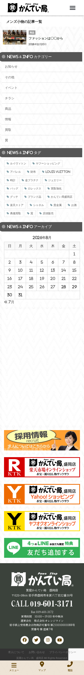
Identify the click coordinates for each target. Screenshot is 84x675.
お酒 (74, 205)
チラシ (9, 98)
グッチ (14, 196)
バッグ (14, 188)
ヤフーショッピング (48, 163)
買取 (8, 129)
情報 (8, 119)
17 (20, 278)
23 (9, 287)
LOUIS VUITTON (57, 171)
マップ (42, 670)
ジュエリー (55, 180)
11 (31, 270)
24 (20, 287)
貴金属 (58, 205)
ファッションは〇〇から (46, 38)
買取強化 (56, 188)
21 (64, 278)
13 (53, 270)
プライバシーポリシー (62, 652)
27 (53, 287)
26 (42, 287)
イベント (11, 87)
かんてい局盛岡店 (61, 196)
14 (63, 270)
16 (9, 278)
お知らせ (11, 66)
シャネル (38, 205)
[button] (72, 7)
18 (31, 278)
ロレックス (34, 188)
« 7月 (9, 302)
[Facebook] (25, 640)
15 (74, 270)
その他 (9, 77)
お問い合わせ (37, 652)
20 (52, 278)
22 (74, 278)
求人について (16, 652)
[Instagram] (48, 640)
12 (42, 270)
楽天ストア (17, 205)
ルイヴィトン (18, 163)
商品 (8, 108)
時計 (12, 180)
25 (31, 287)
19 (42, 278)
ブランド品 (34, 196)
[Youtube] (60, 640)
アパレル (15, 171)
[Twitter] (36, 640)
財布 (33, 171)
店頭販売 (48, 213)
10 (20, 270)
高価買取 (15, 213)
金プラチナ (32, 180)
